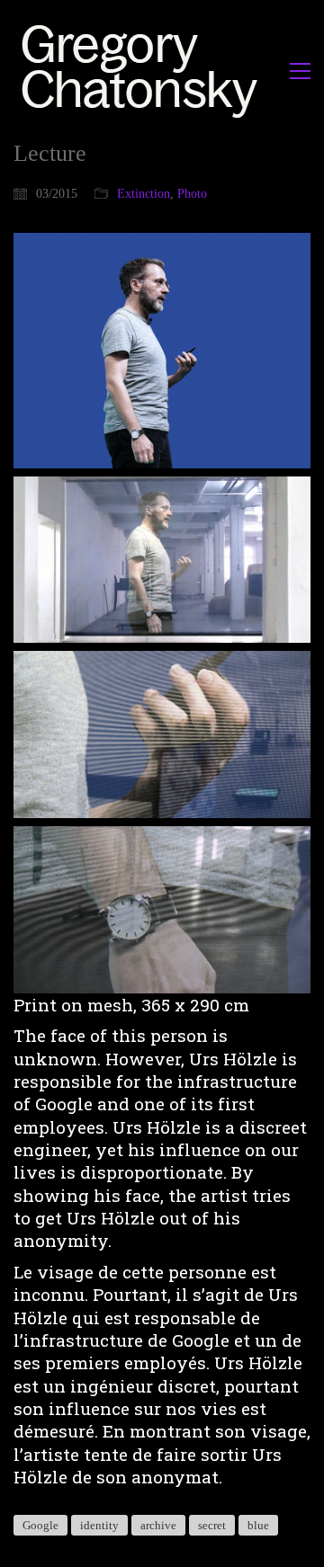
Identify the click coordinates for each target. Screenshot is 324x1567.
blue (258, 1525)
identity (99, 1525)
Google (40, 1525)
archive (158, 1525)
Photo (192, 193)
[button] (300, 71)
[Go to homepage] (144, 70)
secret (212, 1525)
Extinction (143, 193)
